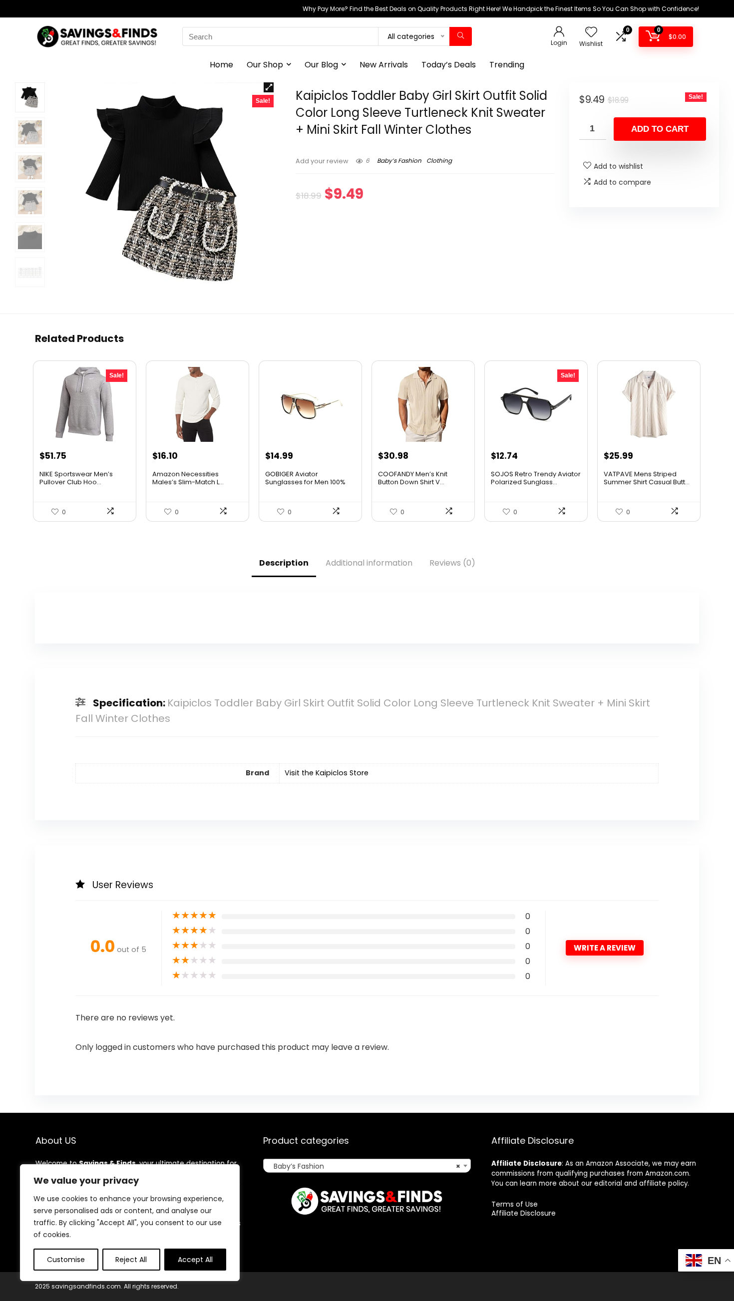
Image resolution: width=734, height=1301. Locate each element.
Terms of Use (514, 1204)
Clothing (439, 160)
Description (284, 563)
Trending (506, 64)
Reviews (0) (452, 563)
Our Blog (321, 64)
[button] (269, 87)
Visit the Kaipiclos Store (326, 773)
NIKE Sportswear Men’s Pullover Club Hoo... (76, 478)
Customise (66, 1260)
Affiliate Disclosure (523, 1213)
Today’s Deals (448, 64)
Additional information (369, 563)
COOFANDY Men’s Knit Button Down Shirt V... (412, 478)
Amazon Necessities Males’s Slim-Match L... (188, 478)
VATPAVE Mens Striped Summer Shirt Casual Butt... (647, 478)
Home (221, 64)
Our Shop (265, 64)
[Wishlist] (591, 32)
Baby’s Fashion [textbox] (364, 1166)
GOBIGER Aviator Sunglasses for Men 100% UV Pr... (305, 482)
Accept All (195, 1260)
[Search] (460, 36)
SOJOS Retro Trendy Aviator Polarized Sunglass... (536, 478)
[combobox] (366, 1166)
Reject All (131, 1260)
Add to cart (660, 129)
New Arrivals (384, 64)
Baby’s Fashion (399, 160)
